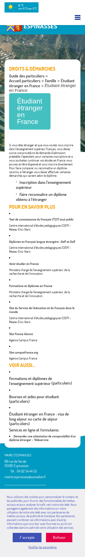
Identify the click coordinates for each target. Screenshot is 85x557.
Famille (50, 80)
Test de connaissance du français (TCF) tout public (41, 219)
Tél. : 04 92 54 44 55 (23, 471)
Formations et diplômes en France (30, 286)
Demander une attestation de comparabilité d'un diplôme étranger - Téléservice (42, 438)
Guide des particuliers (26, 76)
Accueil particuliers (24, 80)
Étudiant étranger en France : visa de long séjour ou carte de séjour (39, 416)
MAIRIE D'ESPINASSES (18, 455)
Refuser (59, 537)
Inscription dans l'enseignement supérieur (43, 185)
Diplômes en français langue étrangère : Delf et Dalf (42, 242)
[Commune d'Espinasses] (42, 32)
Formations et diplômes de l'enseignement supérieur (30, 381)
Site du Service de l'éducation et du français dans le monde (42, 310)
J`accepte (27, 537)
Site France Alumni (21, 334)
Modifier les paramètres (42, 547)
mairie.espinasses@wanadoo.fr (25, 477)
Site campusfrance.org (23, 352)
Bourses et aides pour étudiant (34, 396)
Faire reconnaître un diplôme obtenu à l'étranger (41, 197)
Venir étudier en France (24, 264)
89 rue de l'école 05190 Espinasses (17, 463)
